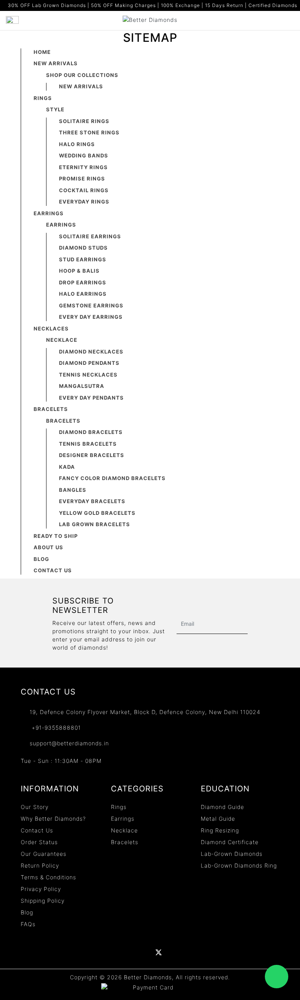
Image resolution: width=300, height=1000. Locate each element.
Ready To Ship (56, 536)
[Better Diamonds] (150, 19)
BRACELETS (63, 421)
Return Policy (40, 865)
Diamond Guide (222, 807)
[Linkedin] (125, 952)
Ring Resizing (220, 830)
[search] (290, 20)
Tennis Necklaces (88, 374)
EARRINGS (61, 224)
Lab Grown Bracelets (94, 524)
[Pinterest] (175, 952)
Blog (41, 559)
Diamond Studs (83, 248)
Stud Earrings (82, 259)
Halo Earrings (83, 294)
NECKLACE (61, 340)
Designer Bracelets (91, 455)
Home (42, 52)
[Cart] (276, 20)
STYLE (55, 109)
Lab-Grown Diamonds (231, 853)
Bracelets (51, 409)
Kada (67, 467)
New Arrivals (56, 63)
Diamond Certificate (230, 842)
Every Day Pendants (91, 398)
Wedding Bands (83, 155)
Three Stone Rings (89, 132)
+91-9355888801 (55, 727)
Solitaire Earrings (90, 236)
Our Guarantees (43, 853)
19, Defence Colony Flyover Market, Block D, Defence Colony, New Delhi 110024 (145, 712)
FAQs (28, 924)
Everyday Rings (84, 201)
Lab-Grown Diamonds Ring (239, 865)
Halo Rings (77, 144)
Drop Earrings (82, 282)
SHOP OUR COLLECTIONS (82, 75)
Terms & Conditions (48, 877)
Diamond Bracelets (91, 432)
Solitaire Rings (84, 121)
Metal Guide (218, 818)
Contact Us (53, 570)
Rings (43, 98)
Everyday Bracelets (92, 501)
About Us (48, 547)
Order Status (39, 842)
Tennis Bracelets (88, 444)
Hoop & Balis (79, 271)
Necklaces (51, 328)
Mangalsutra (81, 386)
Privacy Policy (41, 889)
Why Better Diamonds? (53, 818)
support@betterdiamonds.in (69, 743)
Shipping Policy (42, 900)
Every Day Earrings (91, 317)
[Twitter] (158, 952)
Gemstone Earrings (91, 305)
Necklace (124, 830)
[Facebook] (108, 952)
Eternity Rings (83, 167)
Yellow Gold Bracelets (97, 513)
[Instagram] (191, 952)
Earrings (49, 213)
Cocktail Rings (84, 190)
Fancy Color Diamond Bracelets (112, 478)
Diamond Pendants (89, 363)
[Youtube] (142, 952)
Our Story (34, 807)
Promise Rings (82, 178)
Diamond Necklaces (91, 351)
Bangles (72, 490)
